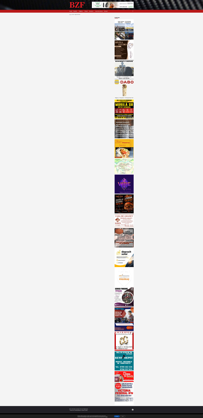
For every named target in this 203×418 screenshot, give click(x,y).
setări (106, 416)
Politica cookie (84, 410)
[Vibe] (124, 193)
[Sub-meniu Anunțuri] (93, 11)
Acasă (70, 14)
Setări (123, 416)
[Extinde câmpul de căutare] (133, 11)
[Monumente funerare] (124, 78)
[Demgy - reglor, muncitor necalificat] (124, 330)
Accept (117, 416)
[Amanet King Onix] (124, 350)
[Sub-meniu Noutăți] (77, 11)
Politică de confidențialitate (75, 410)
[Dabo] (124, 98)
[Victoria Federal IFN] (124, 401)
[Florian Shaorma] (124, 157)
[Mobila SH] (124, 118)
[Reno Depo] (124, 370)
